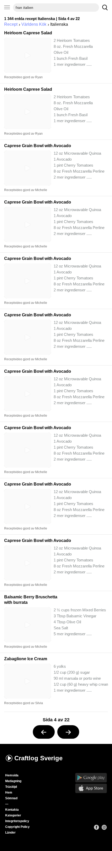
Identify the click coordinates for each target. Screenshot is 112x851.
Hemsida (11, 775)
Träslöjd (11, 786)
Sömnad (11, 798)
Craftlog (38, 758)
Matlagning (13, 781)
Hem (8, 792)
